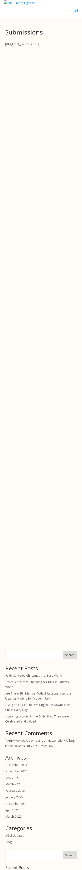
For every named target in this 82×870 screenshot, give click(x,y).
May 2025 (12, 778)
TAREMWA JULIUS (17, 740)
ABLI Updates (14, 835)
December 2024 (16, 804)
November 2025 (16, 771)
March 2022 (13, 816)
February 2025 (15, 791)
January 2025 (14, 797)
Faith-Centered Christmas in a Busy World (33, 675)
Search (69, 655)
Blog (8, 842)
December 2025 (16, 765)
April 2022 (12, 810)
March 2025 (13, 784)
